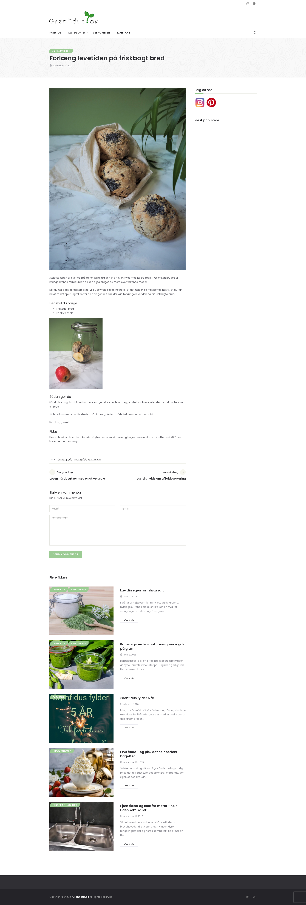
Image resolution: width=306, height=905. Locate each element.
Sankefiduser (78, 589)
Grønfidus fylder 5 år (137, 698)
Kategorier (77, 32)
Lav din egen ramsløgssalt (142, 590)
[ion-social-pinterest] (254, 3)
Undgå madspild (61, 50)
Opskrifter (59, 589)
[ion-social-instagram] (247, 3)
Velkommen (101, 32)
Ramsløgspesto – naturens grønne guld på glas (153, 646)
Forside (55, 32)
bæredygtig (65, 459)
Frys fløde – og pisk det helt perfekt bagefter (148, 754)
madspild (79, 459)
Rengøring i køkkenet (65, 805)
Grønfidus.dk (80, 897)
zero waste (94, 459)
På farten (58, 697)
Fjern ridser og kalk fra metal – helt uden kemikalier (148, 808)
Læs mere (129, 619)
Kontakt (123, 32)
